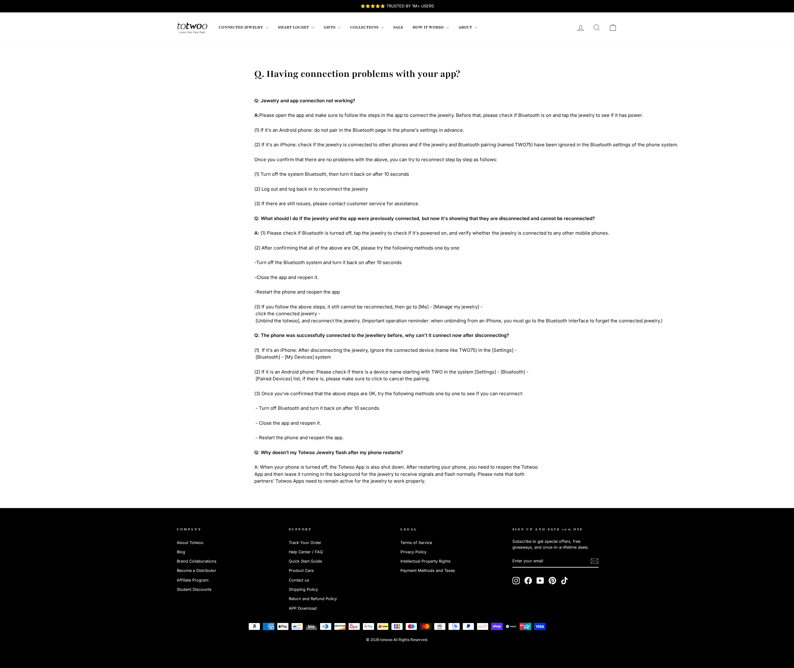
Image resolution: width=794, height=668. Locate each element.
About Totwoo (190, 542)
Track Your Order (305, 542)
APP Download (303, 608)
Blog (181, 552)
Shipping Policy (303, 589)
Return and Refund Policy (313, 598)
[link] (192, 27)
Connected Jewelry (241, 27)
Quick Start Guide (305, 561)
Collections (364, 27)
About (465, 27)
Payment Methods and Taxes (427, 570)
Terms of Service (416, 542)
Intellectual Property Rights (425, 561)
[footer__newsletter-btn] (595, 561)
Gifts (330, 27)
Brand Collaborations (196, 561)
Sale (398, 27)
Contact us (299, 580)
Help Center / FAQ (306, 552)
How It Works (428, 27)
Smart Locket (294, 27)
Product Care (301, 570)
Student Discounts (194, 589)
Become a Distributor (196, 570)
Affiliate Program (192, 580)
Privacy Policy (413, 552)
